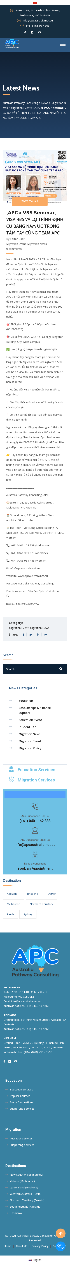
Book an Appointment (35, 868)
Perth (10, 914)
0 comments (14, 248)
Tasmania (16, 1213)
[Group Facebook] (32, 32)
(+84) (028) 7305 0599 (38, 1052)
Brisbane (32, 893)
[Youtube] (39, 32)
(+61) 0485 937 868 (36, 1006)
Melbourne (13, 904)
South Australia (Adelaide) (25, 1206)
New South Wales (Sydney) (26, 1174)
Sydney (28, 914)
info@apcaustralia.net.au (38, 20)
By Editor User (15, 238)
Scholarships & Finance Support (34, 710)
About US (21, 1246)
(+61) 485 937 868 (38, 25)
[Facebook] (25, 32)
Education (25, 701)
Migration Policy (29, 748)
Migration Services (36, 780)
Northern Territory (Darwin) (27, 1200)
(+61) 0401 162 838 (35, 821)
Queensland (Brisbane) (24, 1187)
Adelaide (12, 893)
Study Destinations (21, 1102)
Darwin (52, 893)
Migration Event (16, 243)
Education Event (30, 720)
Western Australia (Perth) (25, 1194)
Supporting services (22, 1145)
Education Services (36, 769)
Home (7, 1246)
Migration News (37, 243)
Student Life (27, 727)
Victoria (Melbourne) (22, 1181)
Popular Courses (20, 1096)
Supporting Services (22, 1108)
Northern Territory (41, 904)
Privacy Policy (40, 1246)
